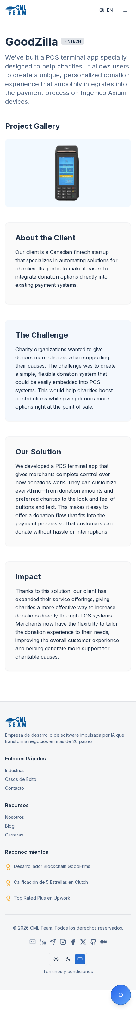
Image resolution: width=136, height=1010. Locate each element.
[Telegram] (53, 942)
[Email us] (32, 942)
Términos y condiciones (68, 971)
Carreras (14, 834)
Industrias (15, 770)
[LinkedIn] (43, 942)
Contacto (14, 788)
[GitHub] (93, 942)
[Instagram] (63, 942)
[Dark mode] (68, 959)
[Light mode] (56, 959)
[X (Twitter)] (83, 942)
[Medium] (103, 942)
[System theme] (80, 959)
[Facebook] (73, 942)
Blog (10, 826)
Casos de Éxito (20, 779)
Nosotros (14, 817)
